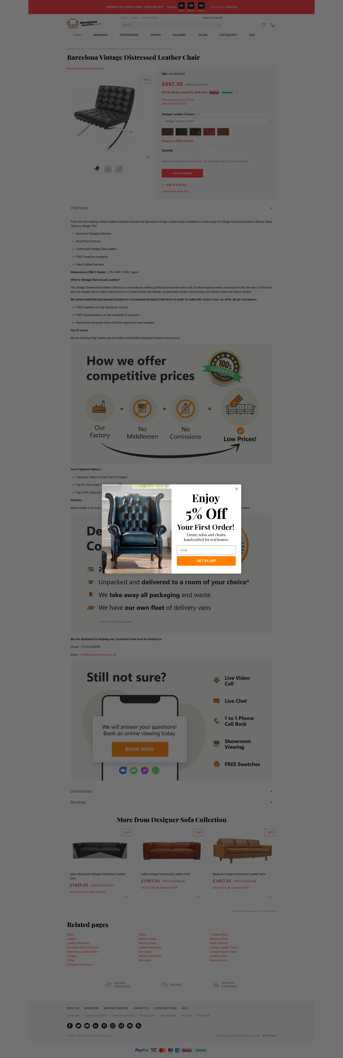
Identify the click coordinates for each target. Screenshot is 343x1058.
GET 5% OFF (206, 561)
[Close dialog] (236, 489)
